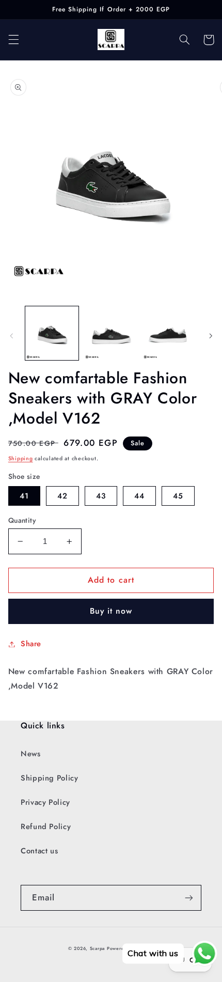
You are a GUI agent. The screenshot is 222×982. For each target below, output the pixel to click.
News (31, 753)
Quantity (22, 520)
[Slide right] (210, 335)
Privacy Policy (45, 802)
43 (101, 496)
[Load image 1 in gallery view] (51, 333)
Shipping (20, 458)
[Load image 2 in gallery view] (110, 333)
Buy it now (111, 611)
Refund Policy (46, 826)
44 (139, 496)
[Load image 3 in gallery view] (169, 333)
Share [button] (31, 643)
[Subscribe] (189, 897)
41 (24, 496)
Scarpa (97, 948)
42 (62, 496)
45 (178, 496)
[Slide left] (11, 335)
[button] (13, 40)
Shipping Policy (49, 778)
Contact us (39, 850)
